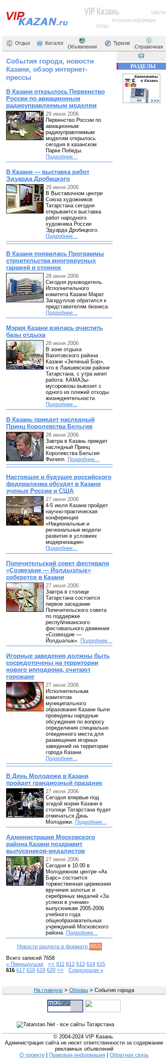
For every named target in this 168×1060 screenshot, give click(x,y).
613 (80, 964)
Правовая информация (77, 1055)
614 (90, 964)
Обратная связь (129, 1055)
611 (60, 964)
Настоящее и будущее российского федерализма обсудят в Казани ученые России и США (58, 483)
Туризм (121, 43)
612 (70, 964)
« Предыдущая (24, 964)
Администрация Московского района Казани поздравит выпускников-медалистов (50, 843)
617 (20, 970)
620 (51, 970)
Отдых (22, 43)
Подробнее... (61, 157)
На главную (48, 990)
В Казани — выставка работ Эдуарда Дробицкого (47, 175)
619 (41, 970)
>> (60, 970)
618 (31, 970)
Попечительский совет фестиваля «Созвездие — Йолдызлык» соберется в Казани (57, 570)
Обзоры (78, 990)
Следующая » (86, 970)
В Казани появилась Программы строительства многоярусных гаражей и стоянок (55, 260)
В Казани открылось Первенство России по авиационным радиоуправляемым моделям (55, 98)
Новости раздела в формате (59, 946)
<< (51, 964)
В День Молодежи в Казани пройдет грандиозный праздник (54, 779)
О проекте (32, 1055)
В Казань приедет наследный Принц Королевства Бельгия (50, 423)
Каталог (54, 43)
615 (101, 964)
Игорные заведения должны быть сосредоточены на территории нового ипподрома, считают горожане (58, 666)
